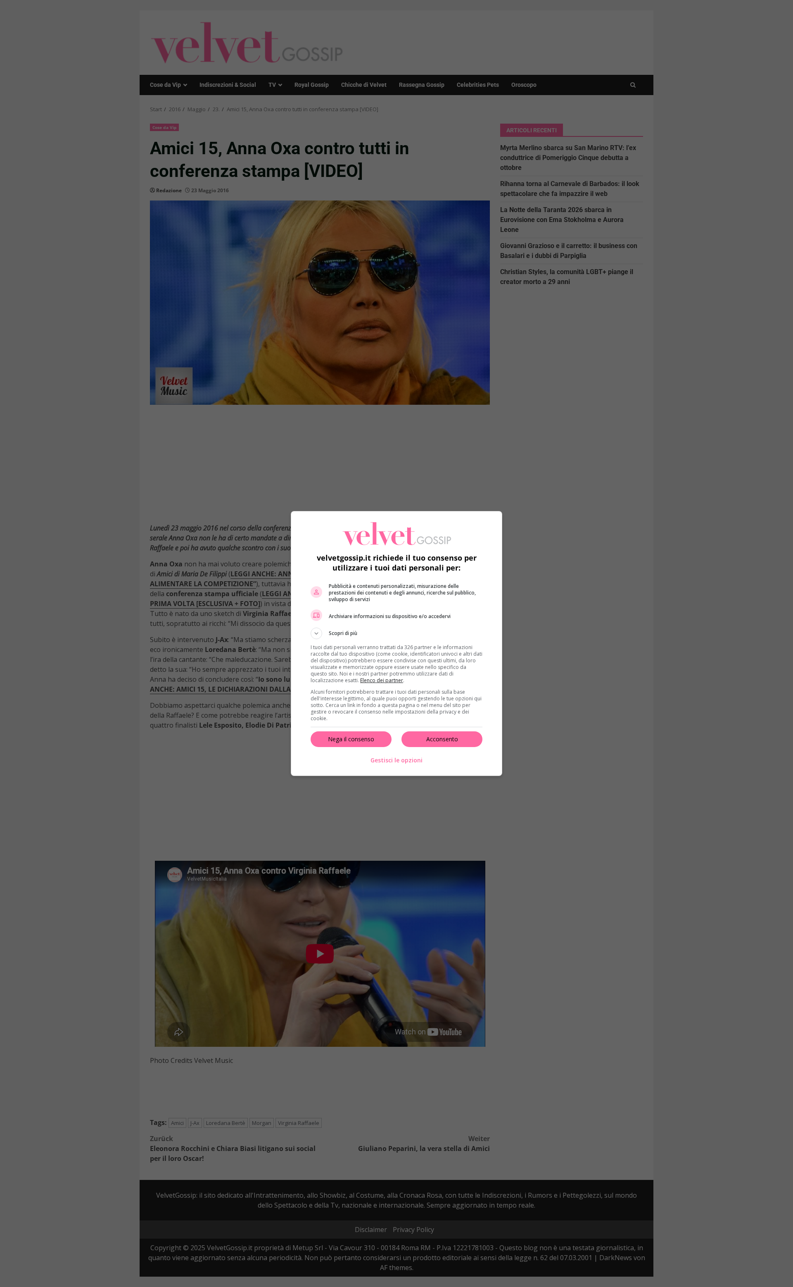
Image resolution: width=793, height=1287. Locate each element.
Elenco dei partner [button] (381, 680)
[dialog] (396, 643)
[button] (396, 633)
